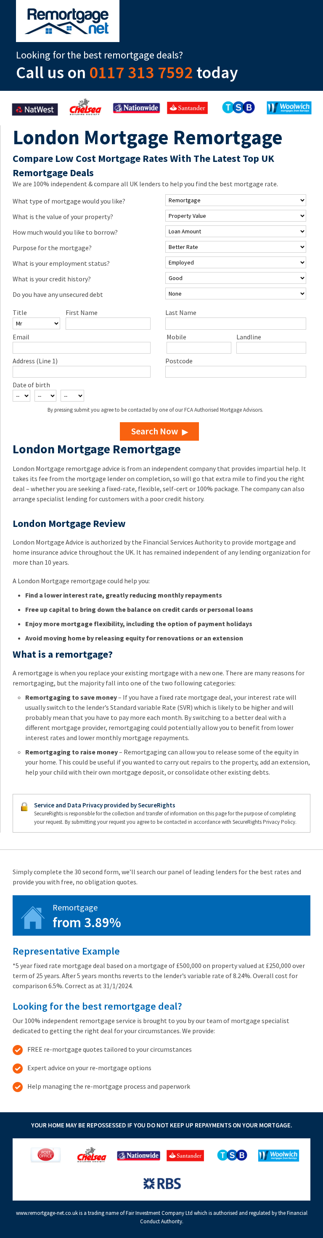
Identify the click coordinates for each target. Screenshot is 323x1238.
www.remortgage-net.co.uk (47, 1213)
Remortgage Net (67, 21)
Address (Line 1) (35, 361)
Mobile (176, 337)
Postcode (179, 361)
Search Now (154, 431)
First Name (82, 312)
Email (21, 337)
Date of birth (31, 385)
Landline (248, 337)
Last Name (180, 312)
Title (20, 312)
